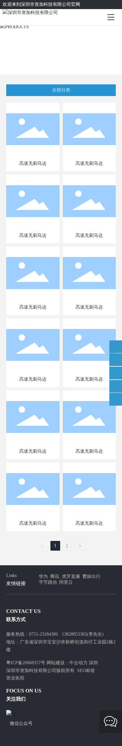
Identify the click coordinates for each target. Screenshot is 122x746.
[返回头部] (115, 399)
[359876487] (115, 386)
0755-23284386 (43, 634)
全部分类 (61, 90)
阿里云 (66, 582)
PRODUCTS (61, 42)
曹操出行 (91, 576)
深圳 (93, 662)
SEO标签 (86, 670)
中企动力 (78, 662)
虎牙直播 (71, 576)
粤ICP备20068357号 (25, 662)
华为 (43, 576)
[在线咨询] (115, 346)
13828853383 (74, 634)
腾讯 (54, 576)
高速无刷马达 (33, 163)
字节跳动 (48, 582)
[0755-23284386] (115, 359)
